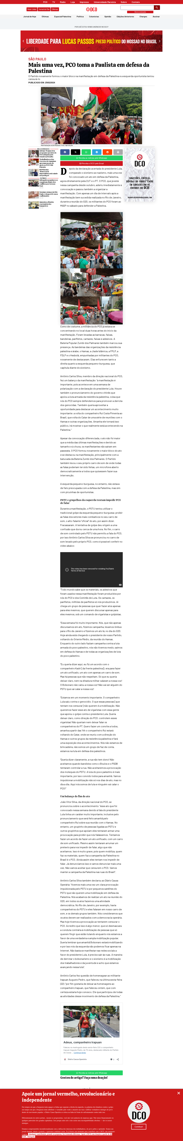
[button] (179, 1093)
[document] (91, 570)
